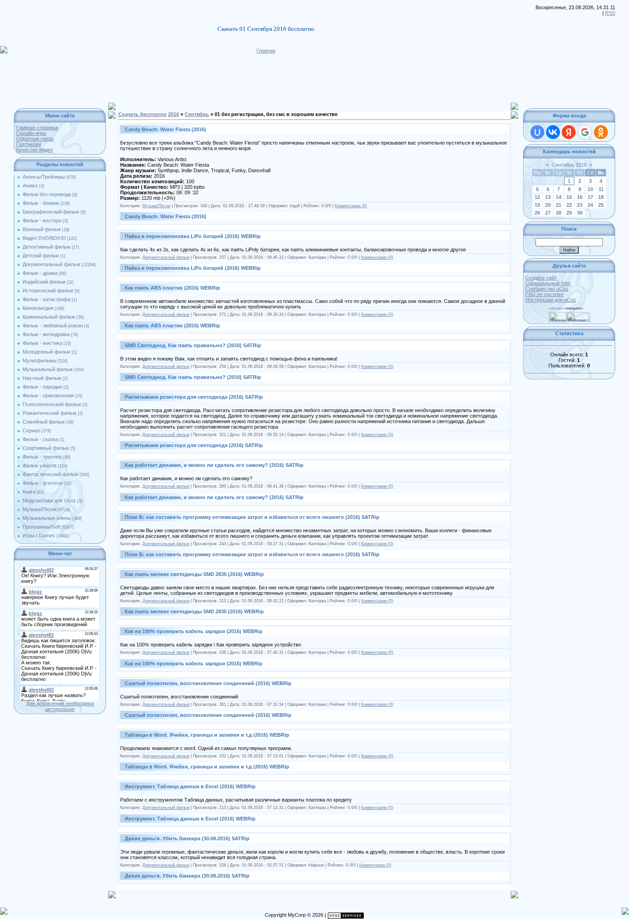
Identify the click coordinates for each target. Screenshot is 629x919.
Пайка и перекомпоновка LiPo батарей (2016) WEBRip (193, 236)
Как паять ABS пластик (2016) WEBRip (172, 288)
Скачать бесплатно (142, 114)
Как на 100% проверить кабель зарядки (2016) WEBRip (193, 631)
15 (569, 197)
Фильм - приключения (48, 395)
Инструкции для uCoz (550, 299)
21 (558, 205)
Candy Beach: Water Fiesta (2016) (165, 129)
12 (537, 197)
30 (579, 212)
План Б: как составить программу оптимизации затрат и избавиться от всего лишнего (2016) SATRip (252, 517)
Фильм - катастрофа (46, 299)
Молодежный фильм (46, 352)
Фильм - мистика (42, 343)
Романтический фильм (49, 413)
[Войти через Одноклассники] (601, 132)
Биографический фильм (51, 212)
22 (569, 205)
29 (569, 212)
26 (537, 212)
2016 (173, 114)
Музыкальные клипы (47, 518)
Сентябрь (197, 114)
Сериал (31, 430)
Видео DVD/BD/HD (44, 238)
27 (548, 212)
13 (548, 197)
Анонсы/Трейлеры (44, 177)
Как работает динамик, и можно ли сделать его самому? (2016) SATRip (214, 465)
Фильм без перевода (47, 194)
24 (590, 205)
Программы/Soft (41, 526)
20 (548, 205)
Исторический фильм (48, 290)
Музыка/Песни (40, 509)
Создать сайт (541, 277)
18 (601, 197)
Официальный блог (548, 283)
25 (601, 205)
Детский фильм (41, 255)
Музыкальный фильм (48, 369)
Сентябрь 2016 (569, 165)
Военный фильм (42, 229)
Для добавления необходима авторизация (60, 706)
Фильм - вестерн (42, 220)
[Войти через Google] (584, 132)
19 (537, 205)
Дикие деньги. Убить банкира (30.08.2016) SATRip (187, 838)
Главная (265, 50)
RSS (610, 13)
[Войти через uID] (537, 132)
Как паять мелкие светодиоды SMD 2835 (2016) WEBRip (194, 574)
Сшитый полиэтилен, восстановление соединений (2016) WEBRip (208, 683)
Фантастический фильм (50, 474)
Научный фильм (42, 378)
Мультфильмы (40, 360)
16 (579, 197)
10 (590, 189)
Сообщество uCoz (546, 288)
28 (558, 212)
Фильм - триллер (42, 457)
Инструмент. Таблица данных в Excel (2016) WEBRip (190, 786)
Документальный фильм (51, 264)
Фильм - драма (40, 273)
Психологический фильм (52, 404)
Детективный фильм (46, 247)
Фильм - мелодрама (46, 334)
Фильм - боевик (41, 203)
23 (579, 205)
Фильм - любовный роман (53, 325)
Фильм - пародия (42, 387)
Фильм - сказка (40, 439)
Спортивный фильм (46, 448)
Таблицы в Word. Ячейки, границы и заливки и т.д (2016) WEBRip (207, 735)
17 (590, 197)
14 (558, 197)
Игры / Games (39, 535)
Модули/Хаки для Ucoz (49, 500)
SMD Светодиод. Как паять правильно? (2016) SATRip (193, 345)
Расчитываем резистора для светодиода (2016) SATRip (194, 397)
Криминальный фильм (49, 317)
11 (601, 189)
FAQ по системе (544, 294)
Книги (29, 491)
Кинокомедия (38, 308)
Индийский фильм (44, 282)
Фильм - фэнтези (43, 483)
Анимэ (30, 185)
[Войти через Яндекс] (569, 132)
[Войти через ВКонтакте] (553, 132)
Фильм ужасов (40, 465)
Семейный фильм (44, 422)
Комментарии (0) (351, 206)
